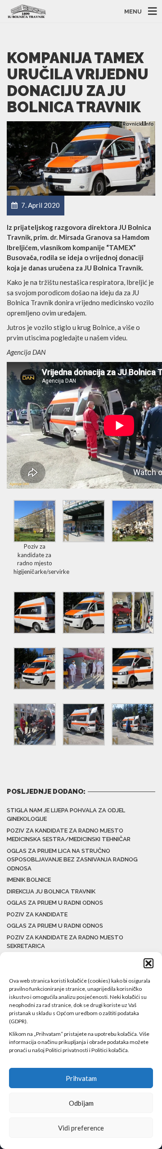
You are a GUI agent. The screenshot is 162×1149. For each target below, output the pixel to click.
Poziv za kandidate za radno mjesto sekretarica (65, 942)
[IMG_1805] (35, 612)
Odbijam (81, 1103)
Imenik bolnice (29, 879)
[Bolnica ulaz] (84, 520)
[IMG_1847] (133, 723)
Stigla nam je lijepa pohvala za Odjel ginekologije (66, 815)
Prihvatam (81, 1078)
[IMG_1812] (84, 612)
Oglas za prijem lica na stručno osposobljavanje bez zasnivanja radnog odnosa (72, 859)
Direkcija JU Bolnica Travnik (51, 891)
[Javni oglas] (35, 520)
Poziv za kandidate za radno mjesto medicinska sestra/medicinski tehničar (68, 835)
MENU (133, 11)
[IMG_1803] (133, 520)
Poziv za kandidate (37, 914)
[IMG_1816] (133, 612)
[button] (148, 963)
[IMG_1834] (133, 668)
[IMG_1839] (35, 723)
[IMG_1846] (84, 723)
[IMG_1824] (84, 668)
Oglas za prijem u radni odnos (55, 902)
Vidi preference (81, 1128)
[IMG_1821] (35, 668)
